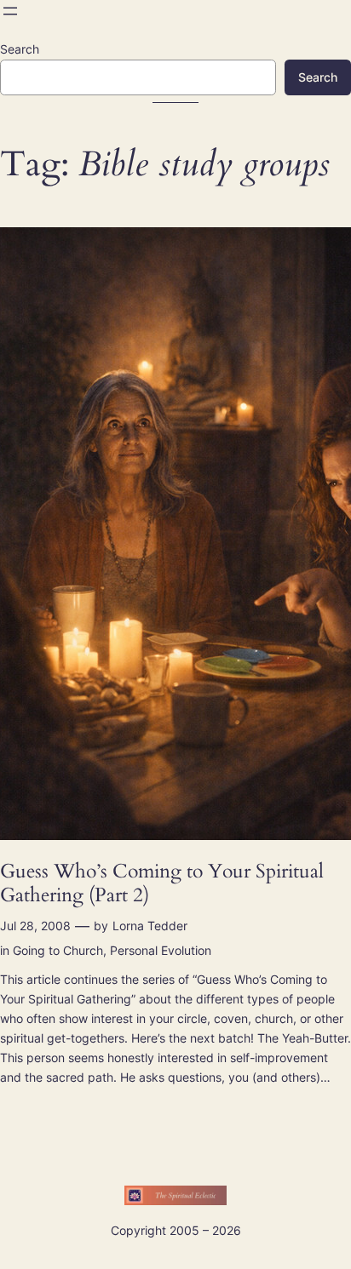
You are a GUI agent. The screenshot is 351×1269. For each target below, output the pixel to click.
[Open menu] (10, 11)
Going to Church (58, 950)
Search (19, 49)
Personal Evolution (160, 950)
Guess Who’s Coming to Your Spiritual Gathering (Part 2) (162, 883)
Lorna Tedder (149, 925)
